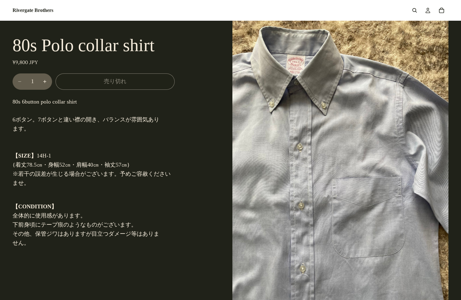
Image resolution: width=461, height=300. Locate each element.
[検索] (414, 10)
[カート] (441, 10)
